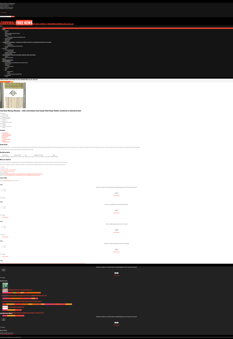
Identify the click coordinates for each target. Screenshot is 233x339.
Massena (30, 263)
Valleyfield (77, 263)
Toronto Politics (16, 263)
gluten (7, 171)
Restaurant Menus (26, 263)
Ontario (22, 292)
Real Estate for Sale (82, 263)
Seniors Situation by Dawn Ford (34, 292)
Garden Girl (59, 263)
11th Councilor (63, 263)
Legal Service (12, 263)
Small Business (69, 304)
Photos (4, 140)
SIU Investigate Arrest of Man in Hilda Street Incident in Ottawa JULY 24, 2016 (24, 173)
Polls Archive (5, 217)
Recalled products (6, 134)
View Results (116, 195)
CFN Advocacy (34, 263)
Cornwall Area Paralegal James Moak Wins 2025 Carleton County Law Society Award (21, 301)
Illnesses (4, 138)
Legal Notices (8, 263)
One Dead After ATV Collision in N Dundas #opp (13, 307)
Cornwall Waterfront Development (70, 263)
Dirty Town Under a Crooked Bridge (53, 263)
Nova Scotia (1, 263)
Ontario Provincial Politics (50, 304)
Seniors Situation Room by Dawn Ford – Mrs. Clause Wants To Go (17, 290)
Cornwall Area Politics (16, 298)
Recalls (11, 81)
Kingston (30, 304)
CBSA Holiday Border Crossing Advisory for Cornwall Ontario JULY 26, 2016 (22, 175)
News (9, 81)
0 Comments (5, 172)
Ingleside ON (25, 304)
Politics (36, 298)
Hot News (27, 298)
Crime (16, 315)
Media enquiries (6, 141)
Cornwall (11, 292)
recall (10, 171)
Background (5, 136)
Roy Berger (4, 263)
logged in (8, 180)
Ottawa (57, 304)
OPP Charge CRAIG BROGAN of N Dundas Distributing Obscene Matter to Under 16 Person (23, 313)
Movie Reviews (42, 263)
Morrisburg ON (35, 304)
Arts (3, 292)
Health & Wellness (4, 81)
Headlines (18, 292)
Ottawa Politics (38, 263)
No (4, 190)
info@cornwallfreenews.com (6, 334)
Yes (5, 189)
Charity (19, 263)
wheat (13, 171)
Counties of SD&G (10, 304)
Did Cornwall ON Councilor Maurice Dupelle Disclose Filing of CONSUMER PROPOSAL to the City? (24, 295)
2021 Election (46, 263)
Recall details (5, 133)
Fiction (75, 263)
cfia (4, 171)
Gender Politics (22, 263)
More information (6, 139)
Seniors (25, 292)
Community (6, 292)
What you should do (6, 135)
